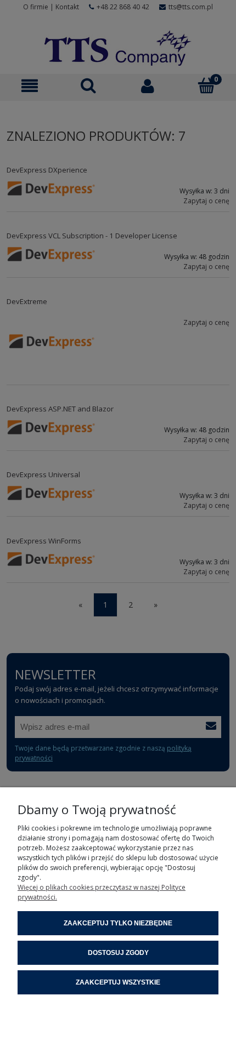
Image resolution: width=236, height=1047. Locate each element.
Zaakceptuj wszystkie (118, 982)
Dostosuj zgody (118, 953)
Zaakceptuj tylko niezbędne (118, 923)
